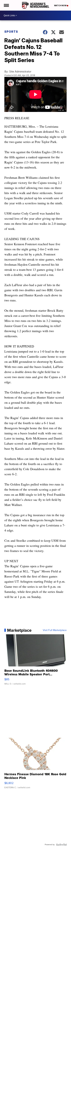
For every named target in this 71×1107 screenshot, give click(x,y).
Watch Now (60, 5)
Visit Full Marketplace (55, 630)
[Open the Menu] (6, 5)
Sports (11, 31)
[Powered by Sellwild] (61, 844)
